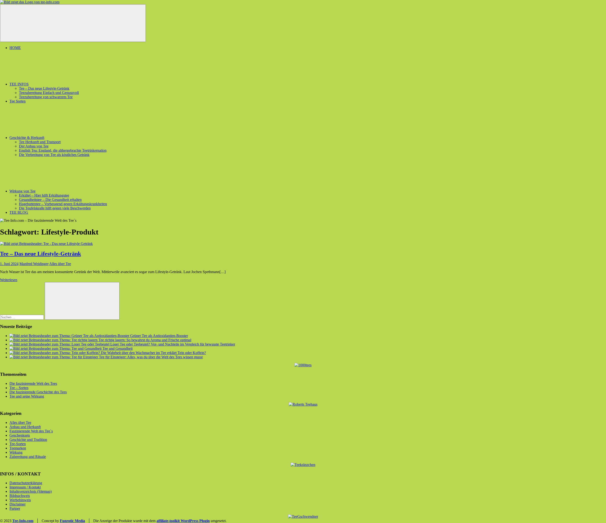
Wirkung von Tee (22, 191)
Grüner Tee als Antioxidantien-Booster (159, 336)
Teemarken (17, 448)
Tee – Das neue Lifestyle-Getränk (44, 88)
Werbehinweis (20, 500)
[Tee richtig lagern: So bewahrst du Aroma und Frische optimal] (53, 340)
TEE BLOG (18, 212)
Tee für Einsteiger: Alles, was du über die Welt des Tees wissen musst (151, 357)
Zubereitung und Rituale (27, 457)
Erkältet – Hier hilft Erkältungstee (44, 195)
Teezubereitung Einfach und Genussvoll (49, 93)
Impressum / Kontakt (25, 487)
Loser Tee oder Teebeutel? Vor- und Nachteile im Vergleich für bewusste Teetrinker (172, 344)
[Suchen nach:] (22, 317)
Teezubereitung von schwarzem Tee (46, 97)
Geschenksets (19, 435)
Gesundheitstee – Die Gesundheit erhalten (50, 200)
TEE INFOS (19, 84)
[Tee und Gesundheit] (55, 348)
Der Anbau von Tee (34, 146)
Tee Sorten (17, 101)
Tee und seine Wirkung (26, 396)
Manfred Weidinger (34, 264)
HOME (15, 48)
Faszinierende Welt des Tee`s (31, 431)
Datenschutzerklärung (25, 483)
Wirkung (15, 452)
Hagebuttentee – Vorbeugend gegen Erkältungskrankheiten (63, 204)
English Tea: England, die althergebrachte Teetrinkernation (63, 150)
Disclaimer (17, 504)
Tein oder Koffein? (192, 353)
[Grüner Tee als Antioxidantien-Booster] (69, 336)
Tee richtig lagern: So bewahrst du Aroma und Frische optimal (144, 340)
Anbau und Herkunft (25, 427)
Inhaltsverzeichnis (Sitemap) (30, 491)
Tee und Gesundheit (117, 348)
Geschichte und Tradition (28, 440)
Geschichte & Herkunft (26, 138)
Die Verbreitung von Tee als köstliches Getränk (54, 155)
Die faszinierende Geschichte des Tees (38, 392)
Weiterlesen (8, 280)
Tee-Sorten (17, 444)
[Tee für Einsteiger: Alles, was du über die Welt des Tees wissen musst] (54, 357)
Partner (14, 508)
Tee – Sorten (18, 388)
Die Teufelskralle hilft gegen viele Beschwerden (55, 208)
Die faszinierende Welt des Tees (33, 383)
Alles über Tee (60, 264)
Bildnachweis (19, 496)
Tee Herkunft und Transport (40, 142)
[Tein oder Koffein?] (93, 353)
